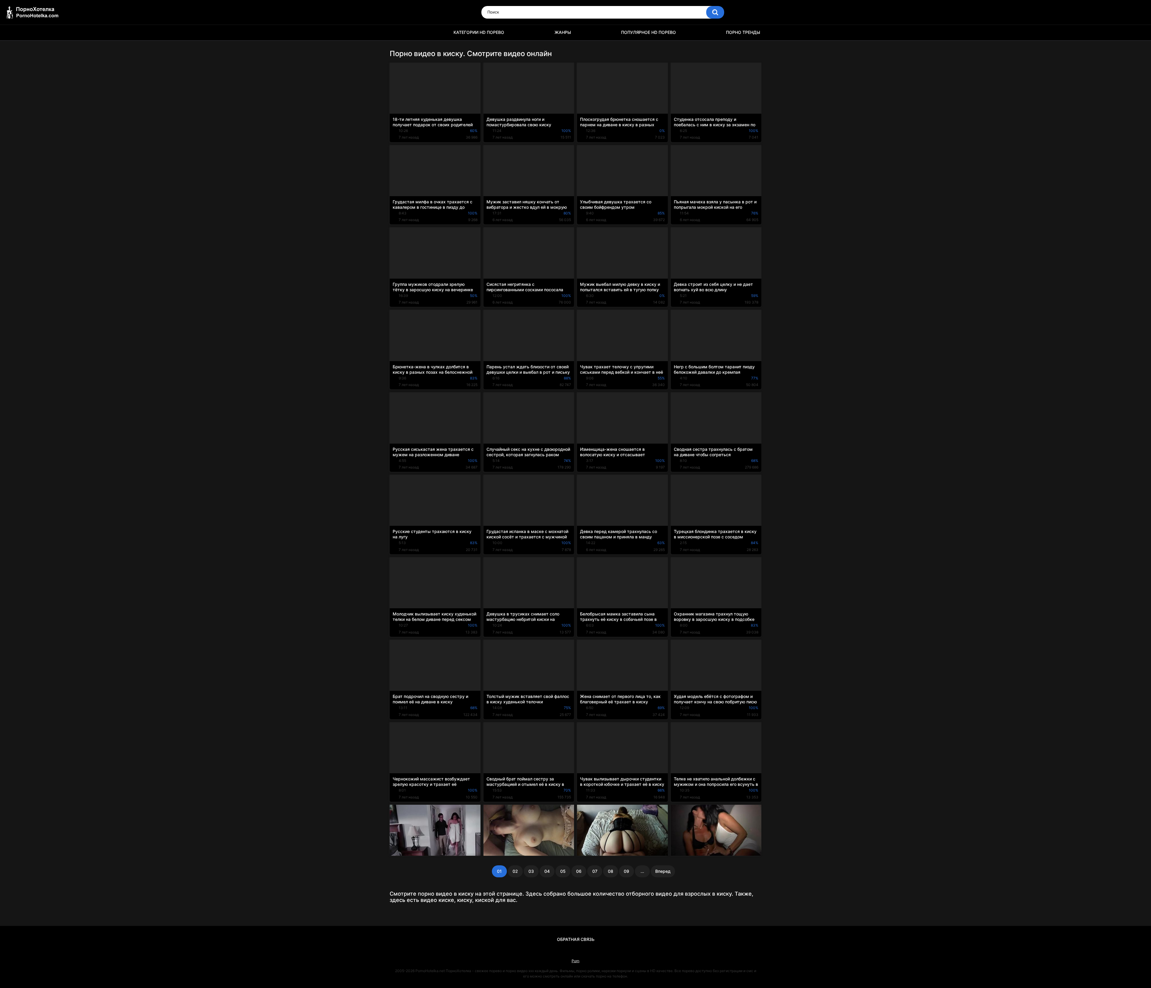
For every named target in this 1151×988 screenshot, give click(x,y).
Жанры (563, 32)
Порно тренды (743, 32)
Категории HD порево (479, 32)
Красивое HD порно (397, 32)
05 (563, 871)
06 (578, 871)
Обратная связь (575, 939)
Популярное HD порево (648, 32)
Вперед (663, 871)
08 (610, 871)
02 (515, 871)
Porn (575, 961)
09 (626, 871)
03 (531, 871)
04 (547, 871)
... (642, 871)
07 (594, 871)
